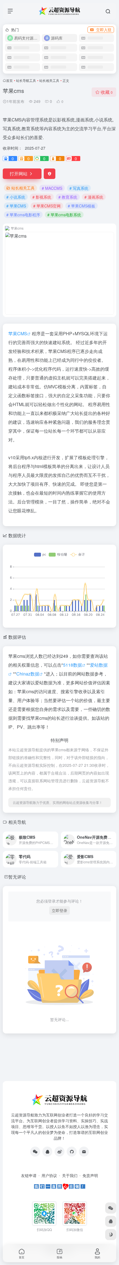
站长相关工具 (49, 80)
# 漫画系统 (93, 197)
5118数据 (72, 665)
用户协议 (49, 1175)
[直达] (55, 840)
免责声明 (90, 1175)
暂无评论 (17, 877)
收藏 (107, 92)
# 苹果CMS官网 (47, 206)
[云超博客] (72, 1152)
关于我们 (69, 1175)
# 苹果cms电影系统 (64, 214)
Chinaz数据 (27, 674)
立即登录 (59, 910)
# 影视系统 (41, 197)
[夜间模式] (110, 1234)
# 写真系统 (78, 188)
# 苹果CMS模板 (81, 206)
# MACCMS (52, 188)
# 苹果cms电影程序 (23, 214)
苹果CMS (17, 333)
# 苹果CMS (16, 206)
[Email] (84, 1152)
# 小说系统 (15, 197)
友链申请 (29, 1175)
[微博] (59, 1152)
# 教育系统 (67, 197)
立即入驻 (104, 29)
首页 (9, 80)
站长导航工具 (26, 80)
